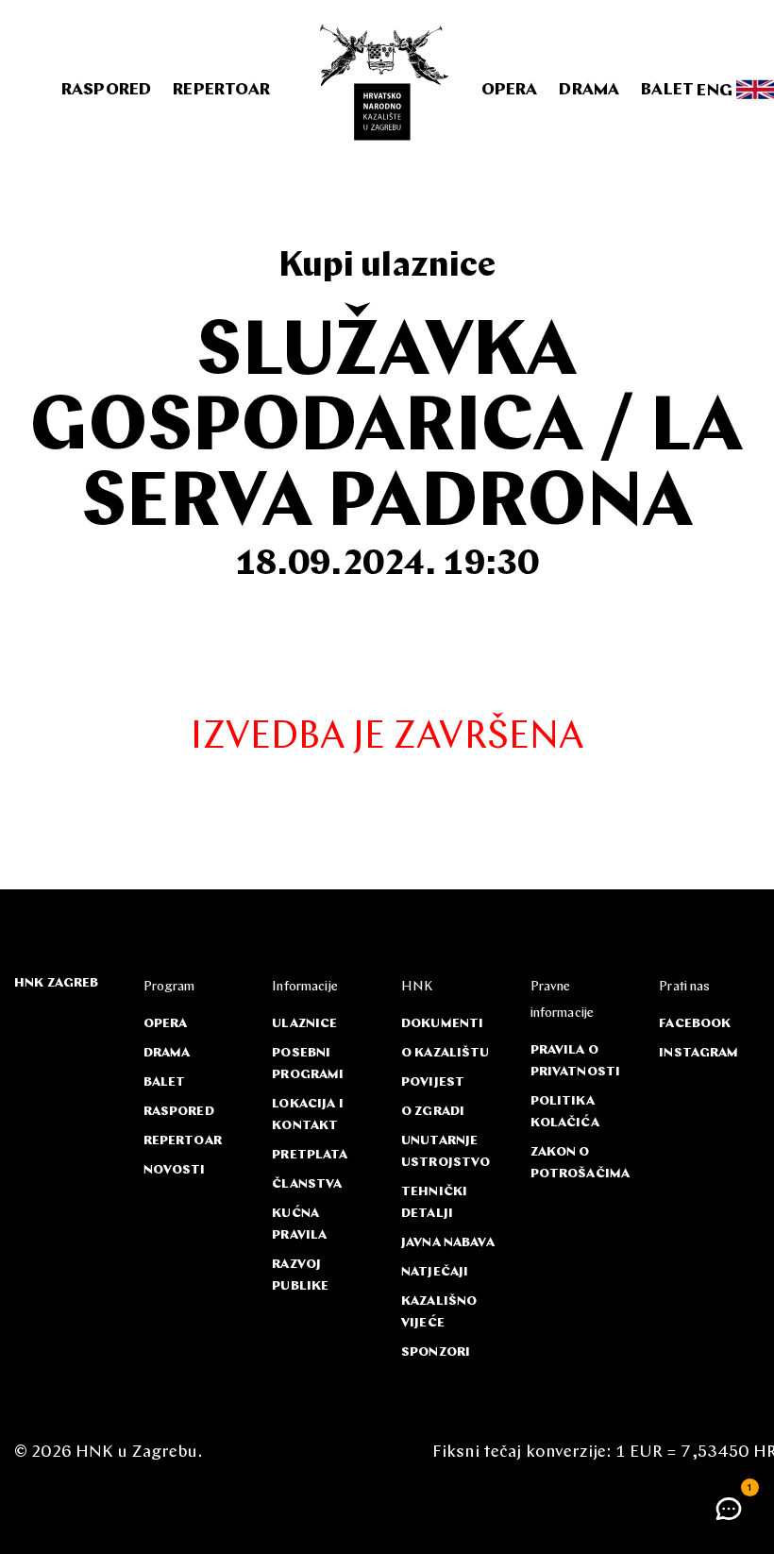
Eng (716, 90)
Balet (667, 90)
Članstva (307, 1184)
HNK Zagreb (56, 983)
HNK (416, 987)
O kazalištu (445, 1053)
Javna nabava (448, 1243)
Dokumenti (442, 1024)
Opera (509, 90)
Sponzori (435, 1352)
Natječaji (434, 1272)
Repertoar (221, 90)
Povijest (432, 1082)
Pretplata (309, 1155)
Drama (589, 90)
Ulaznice (304, 1024)
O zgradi (432, 1112)
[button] (728, 1508)
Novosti (174, 1170)
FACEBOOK (695, 1024)
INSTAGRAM (698, 1053)
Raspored (106, 90)
